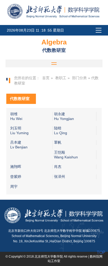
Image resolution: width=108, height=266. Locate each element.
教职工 (60, 78)
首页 (46, 78)
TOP (101, 252)
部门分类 (79, 78)
